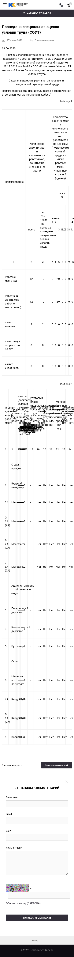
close (66, 781)
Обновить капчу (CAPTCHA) (23, 903)
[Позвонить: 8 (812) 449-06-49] (61, 5)
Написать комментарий (56, 765)
